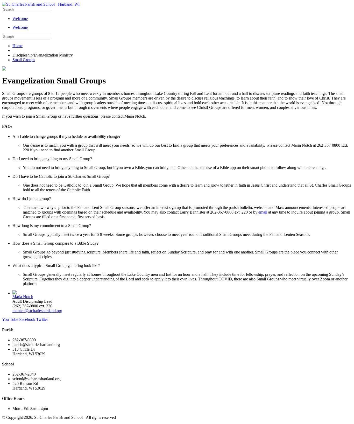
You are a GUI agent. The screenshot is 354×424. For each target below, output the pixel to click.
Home (17, 46)
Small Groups (23, 60)
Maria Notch (22, 296)
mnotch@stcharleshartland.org (37, 310)
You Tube (10, 319)
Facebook (27, 319)
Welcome (20, 18)
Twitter (42, 319)
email (262, 212)
